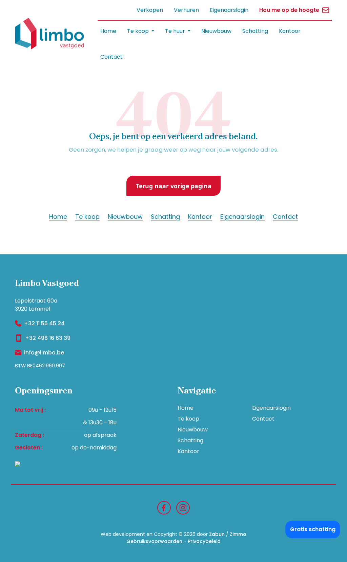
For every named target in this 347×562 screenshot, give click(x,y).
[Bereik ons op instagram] (183, 507)
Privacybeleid (204, 541)
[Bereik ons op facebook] (164, 507)
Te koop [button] (138, 31)
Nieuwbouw (216, 31)
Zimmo (238, 534)
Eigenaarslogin (229, 10)
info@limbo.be (44, 352)
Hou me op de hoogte (289, 10)
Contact (111, 57)
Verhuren (186, 10)
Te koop (87, 216)
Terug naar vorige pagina (173, 186)
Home (108, 31)
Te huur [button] (175, 31)
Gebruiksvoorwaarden (154, 541)
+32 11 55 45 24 (44, 323)
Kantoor (290, 31)
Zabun (217, 534)
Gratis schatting (312, 529)
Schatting (255, 31)
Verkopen (150, 10)
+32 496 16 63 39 (47, 338)
